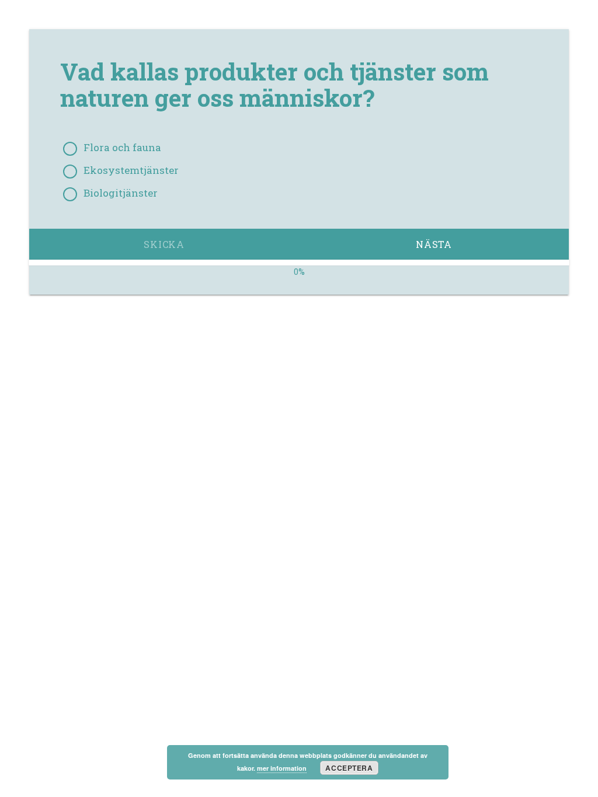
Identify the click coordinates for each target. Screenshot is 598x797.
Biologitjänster (121, 193)
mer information (282, 768)
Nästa (434, 244)
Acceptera (349, 768)
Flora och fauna (122, 147)
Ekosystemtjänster (131, 170)
